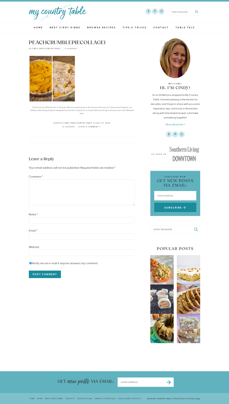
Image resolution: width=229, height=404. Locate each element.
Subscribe (174, 207)
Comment (36, 176)
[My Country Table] (57, 12)
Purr (198, 398)
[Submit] (196, 12)
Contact (161, 27)
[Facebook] (148, 11)
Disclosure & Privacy (129, 398)
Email (33, 230)
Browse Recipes (101, 27)
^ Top (31, 398)
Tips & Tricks (135, 27)
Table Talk (185, 27)
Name (33, 214)
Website (34, 247)
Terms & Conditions (105, 398)
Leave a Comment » (89, 127)
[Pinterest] (155, 11)
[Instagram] (161, 11)
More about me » (175, 124)
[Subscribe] (169, 382)
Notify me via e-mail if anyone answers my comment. (65, 263)
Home (38, 27)
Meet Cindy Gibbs (65, 27)
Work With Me (84, 398)
